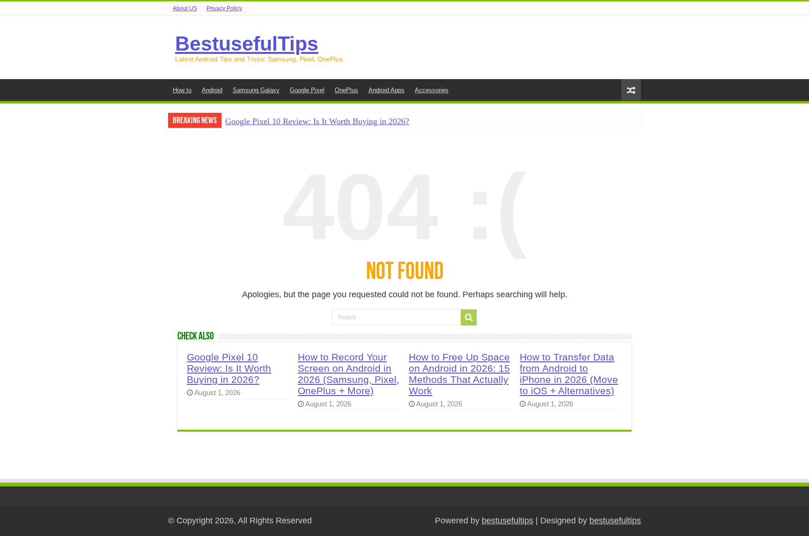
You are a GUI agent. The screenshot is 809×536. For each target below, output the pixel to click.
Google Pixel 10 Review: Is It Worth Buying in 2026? (317, 121)
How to (182, 90)
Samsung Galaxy (256, 90)
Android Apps (386, 90)
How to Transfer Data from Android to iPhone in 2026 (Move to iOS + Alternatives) (569, 374)
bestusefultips (507, 520)
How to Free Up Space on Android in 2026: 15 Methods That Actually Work (459, 374)
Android (212, 90)
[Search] (469, 317)
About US (185, 8)
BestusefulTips (246, 43)
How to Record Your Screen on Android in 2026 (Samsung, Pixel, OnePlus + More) (348, 374)
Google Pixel (307, 90)
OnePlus (346, 90)
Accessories (432, 90)
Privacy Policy (224, 8)
